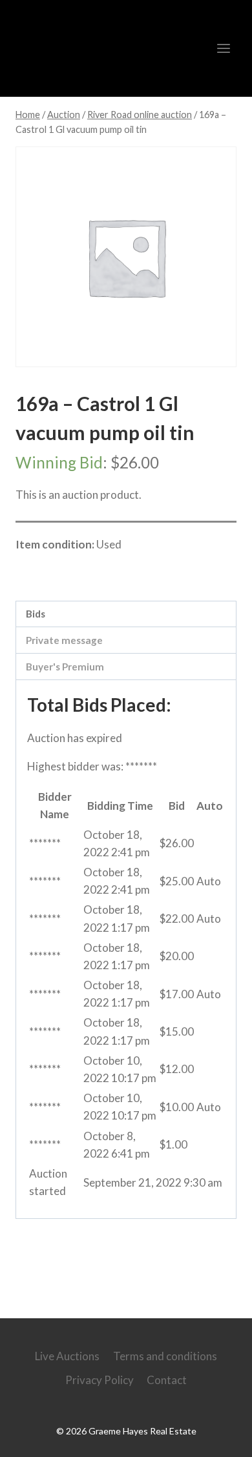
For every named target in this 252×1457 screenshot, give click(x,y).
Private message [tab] (64, 640)
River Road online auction (97, 573)
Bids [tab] (35, 613)
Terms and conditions (165, 1356)
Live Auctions (67, 1356)
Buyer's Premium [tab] (65, 666)
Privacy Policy (99, 1380)
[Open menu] (223, 48)
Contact (167, 1380)
